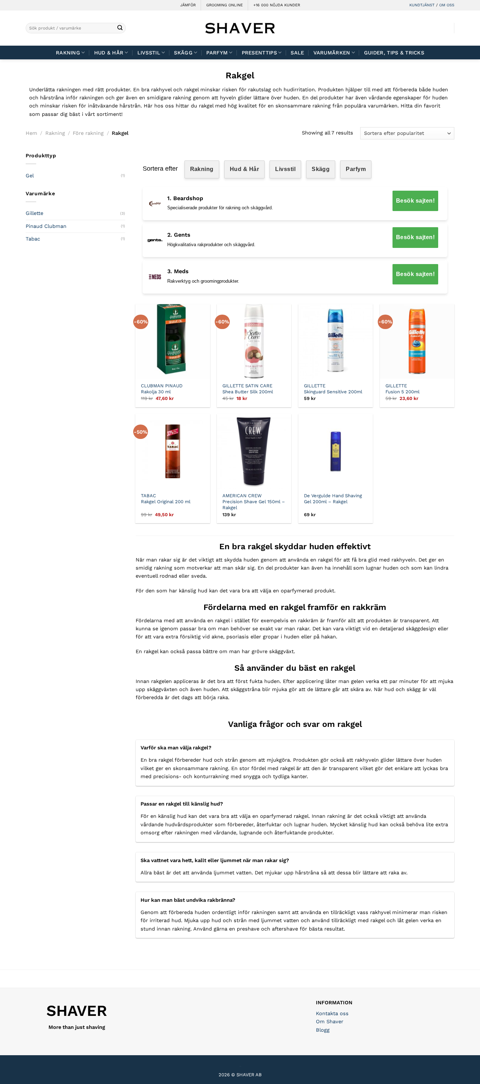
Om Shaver (329, 1021)
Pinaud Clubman (46, 226)
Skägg (183, 53)
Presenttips (259, 53)
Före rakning (88, 133)
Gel (30, 175)
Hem (31, 133)
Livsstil (148, 53)
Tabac (33, 239)
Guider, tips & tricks (394, 53)
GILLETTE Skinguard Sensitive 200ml (333, 388)
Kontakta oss (332, 1013)
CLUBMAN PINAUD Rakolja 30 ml (161, 388)
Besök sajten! (415, 201)
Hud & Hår (109, 53)
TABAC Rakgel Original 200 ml (165, 498)
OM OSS (446, 5)
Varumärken (331, 53)
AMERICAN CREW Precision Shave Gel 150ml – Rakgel (253, 501)
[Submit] (120, 28)
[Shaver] (240, 28)
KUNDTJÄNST (422, 5)
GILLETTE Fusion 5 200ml (402, 388)
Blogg (323, 1030)
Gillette (34, 213)
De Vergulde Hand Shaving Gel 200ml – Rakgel (333, 498)
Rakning (68, 53)
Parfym (356, 169)
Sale (297, 53)
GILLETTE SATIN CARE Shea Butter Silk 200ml (247, 388)
